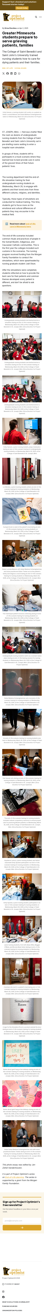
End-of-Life (7, 68)
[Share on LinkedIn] (11, 73)
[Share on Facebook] (7, 73)
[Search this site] (36, 17)
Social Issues (20, 68)
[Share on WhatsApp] (19, 73)
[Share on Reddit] (15, 73)
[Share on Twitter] (3, 73)
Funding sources (9, 1306)
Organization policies (12, 1310)
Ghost (17, 1284)
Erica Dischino (11, 28)
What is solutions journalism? (16, 1302)
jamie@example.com (13, 1221)
